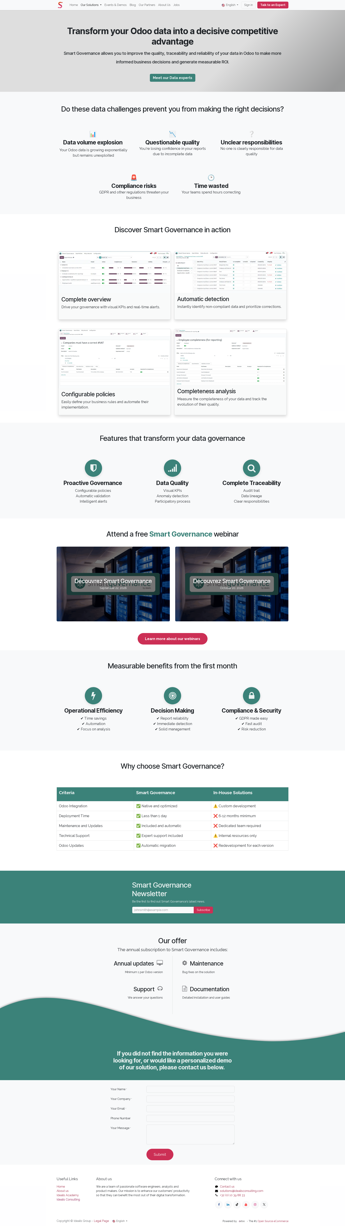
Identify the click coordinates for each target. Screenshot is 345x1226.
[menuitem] (73, 5)
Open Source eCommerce (272, 1221)
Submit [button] (160, 1154)
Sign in (248, 5)
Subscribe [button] (203, 910)
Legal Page (101, 1221)
